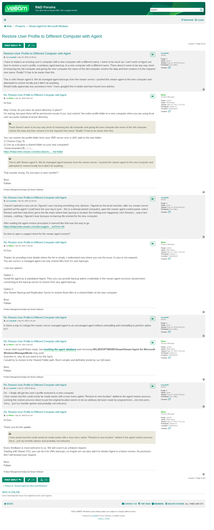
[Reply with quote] (152, 54)
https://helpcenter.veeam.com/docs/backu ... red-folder (33, 151)
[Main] (19, 8)
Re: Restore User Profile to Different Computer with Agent (35, 94)
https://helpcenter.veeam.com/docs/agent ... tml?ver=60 (34, 226)
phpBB (94, 516)
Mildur (163, 95)
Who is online (11, 492)
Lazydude (165, 53)
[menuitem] (199, 20)
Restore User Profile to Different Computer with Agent (52, 36)
